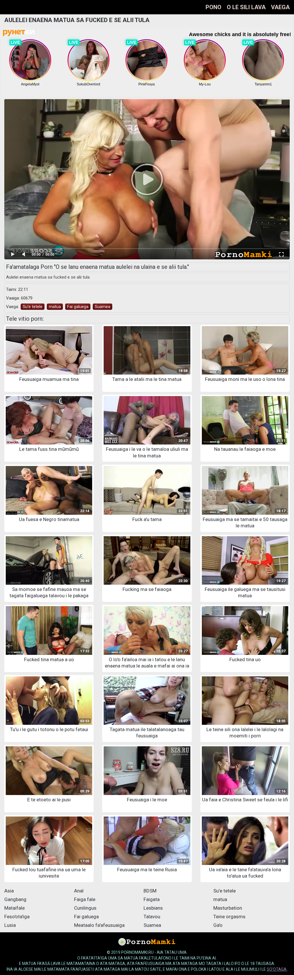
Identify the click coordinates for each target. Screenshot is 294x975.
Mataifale (14, 908)
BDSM (150, 891)
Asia (9, 891)
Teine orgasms (229, 916)
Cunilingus (85, 908)
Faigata (152, 899)
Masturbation (227, 908)
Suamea (102, 306)
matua (55, 306)
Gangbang (15, 899)
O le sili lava (246, 7)
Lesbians (153, 908)
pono (213, 7)
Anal (79, 891)
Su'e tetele (32, 306)
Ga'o (218, 925)
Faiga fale (84, 899)
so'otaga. (277, 969)
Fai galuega (77, 306)
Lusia (10, 925)
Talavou (152, 916)
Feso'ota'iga (17, 916)
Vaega (280, 7)
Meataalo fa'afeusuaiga (99, 925)
